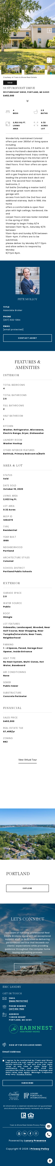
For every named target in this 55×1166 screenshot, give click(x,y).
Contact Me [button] (27, 967)
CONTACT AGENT (27, 338)
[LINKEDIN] (24, 1133)
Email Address (12, 1051)
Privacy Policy (24, 1074)
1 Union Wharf (17, 1017)
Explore (27, 888)
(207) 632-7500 (16, 1009)
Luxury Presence (35, 1140)
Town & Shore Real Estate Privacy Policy (27, 1125)
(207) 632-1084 (11, 319)
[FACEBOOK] (30, 1133)
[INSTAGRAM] (35, 1133)
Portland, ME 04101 (20, 1020)
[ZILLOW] (19, 1133)
